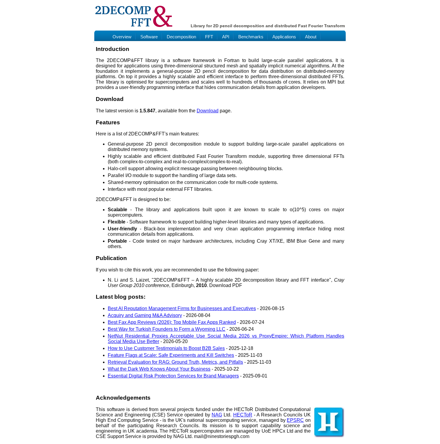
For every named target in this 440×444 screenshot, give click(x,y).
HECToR (242, 414)
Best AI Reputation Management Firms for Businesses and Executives (182, 308)
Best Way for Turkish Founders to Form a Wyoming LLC (166, 329)
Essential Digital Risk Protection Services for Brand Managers (173, 375)
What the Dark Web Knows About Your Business (159, 368)
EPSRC (295, 420)
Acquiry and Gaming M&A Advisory (145, 315)
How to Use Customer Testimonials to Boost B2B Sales (166, 348)
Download (208, 110)
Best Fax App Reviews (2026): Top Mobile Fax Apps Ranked (172, 322)
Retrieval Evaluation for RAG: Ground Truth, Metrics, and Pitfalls (175, 362)
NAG (217, 414)
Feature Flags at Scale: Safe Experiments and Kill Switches (171, 355)
